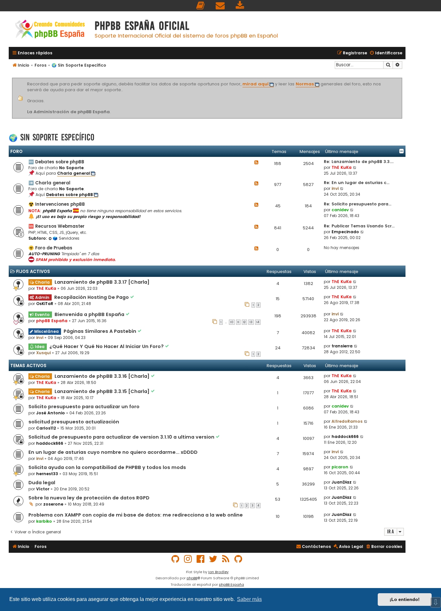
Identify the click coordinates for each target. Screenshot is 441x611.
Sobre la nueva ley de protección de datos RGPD (88, 498)
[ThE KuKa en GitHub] (238, 559)
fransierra (342, 346)
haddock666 (49, 443)
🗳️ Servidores (66, 238)
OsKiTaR (44, 303)
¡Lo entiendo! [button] (405, 599)
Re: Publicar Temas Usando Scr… (359, 226)
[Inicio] (50, 30)
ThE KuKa (342, 167)
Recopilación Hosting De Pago (92, 297)
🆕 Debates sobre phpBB (56, 162)
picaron (340, 467)
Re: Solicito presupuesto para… (357, 204)
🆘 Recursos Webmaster (56, 226)
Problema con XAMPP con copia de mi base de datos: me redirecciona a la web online (135, 515)
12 (244, 322)
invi (335, 188)
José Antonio (50, 413)
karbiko (44, 521)
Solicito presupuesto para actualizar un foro (83, 406)
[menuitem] (201, 5)
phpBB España (51, 320)
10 (231, 322)
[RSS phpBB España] (226, 559)
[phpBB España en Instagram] (188, 559)
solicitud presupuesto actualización (73, 422)
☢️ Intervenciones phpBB (56, 204)
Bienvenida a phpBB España (90, 314)
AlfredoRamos (347, 421)
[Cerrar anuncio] (401, 79)
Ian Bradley (218, 571)
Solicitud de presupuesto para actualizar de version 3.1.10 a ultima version (122, 437)
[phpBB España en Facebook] (201, 559)
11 (238, 322)
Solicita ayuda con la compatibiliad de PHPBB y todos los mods (107, 467)
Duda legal (41, 482)
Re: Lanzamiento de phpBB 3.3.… (359, 161)
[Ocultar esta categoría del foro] (401, 151)
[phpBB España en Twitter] (213, 559)
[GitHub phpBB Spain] (175, 559)
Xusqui (43, 352)
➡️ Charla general (49, 183)
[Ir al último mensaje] (355, 282)
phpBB (192, 578)
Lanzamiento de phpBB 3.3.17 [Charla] (102, 282)
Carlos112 (46, 428)
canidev (340, 210)
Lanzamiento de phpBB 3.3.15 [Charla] (103, 391)
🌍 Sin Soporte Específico (51, 137)
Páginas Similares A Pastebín (101, 331)
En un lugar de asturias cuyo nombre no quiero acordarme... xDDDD (113, 452)
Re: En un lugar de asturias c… (356, 182)
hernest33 (47, 473)
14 (257, 322)
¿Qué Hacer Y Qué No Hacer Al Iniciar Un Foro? (107, 346)
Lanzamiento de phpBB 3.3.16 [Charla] (103, 376)
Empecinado (345, 232)
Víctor (42, 489)
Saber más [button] (249, 599)
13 (251, 322)
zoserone (53, 504)
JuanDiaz (342, 482)
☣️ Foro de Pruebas (50, 248)
